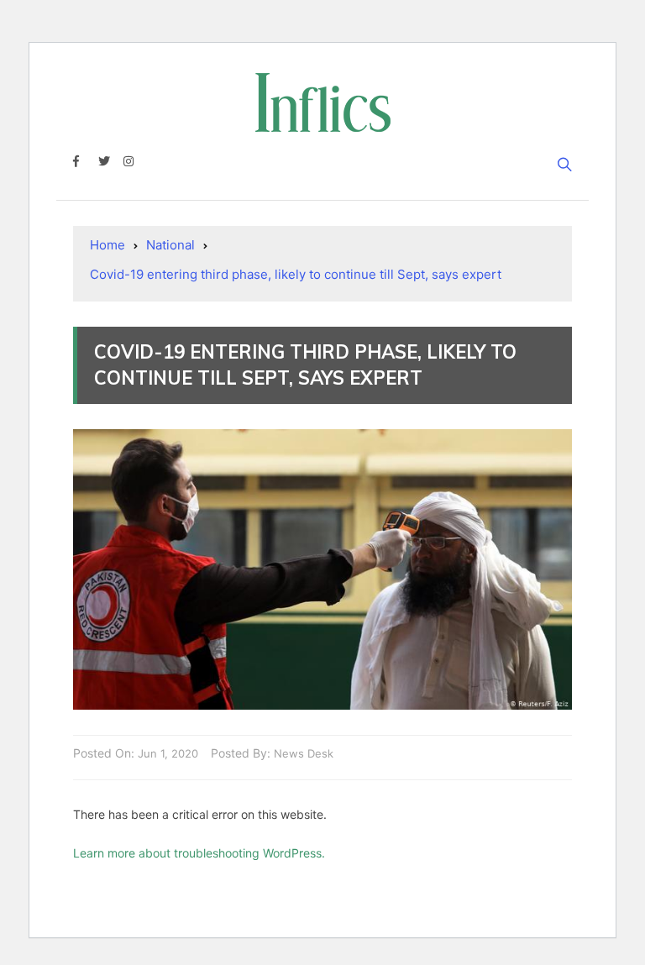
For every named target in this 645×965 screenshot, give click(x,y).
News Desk (303, 753)
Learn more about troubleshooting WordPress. (199, 853)
